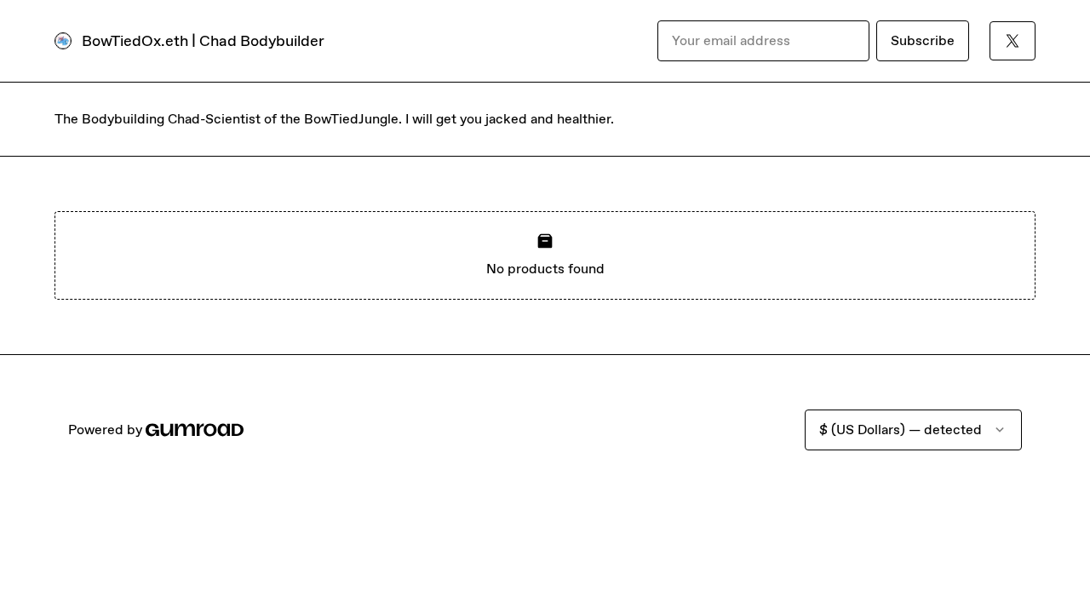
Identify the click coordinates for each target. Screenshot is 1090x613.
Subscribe (923, 40)
